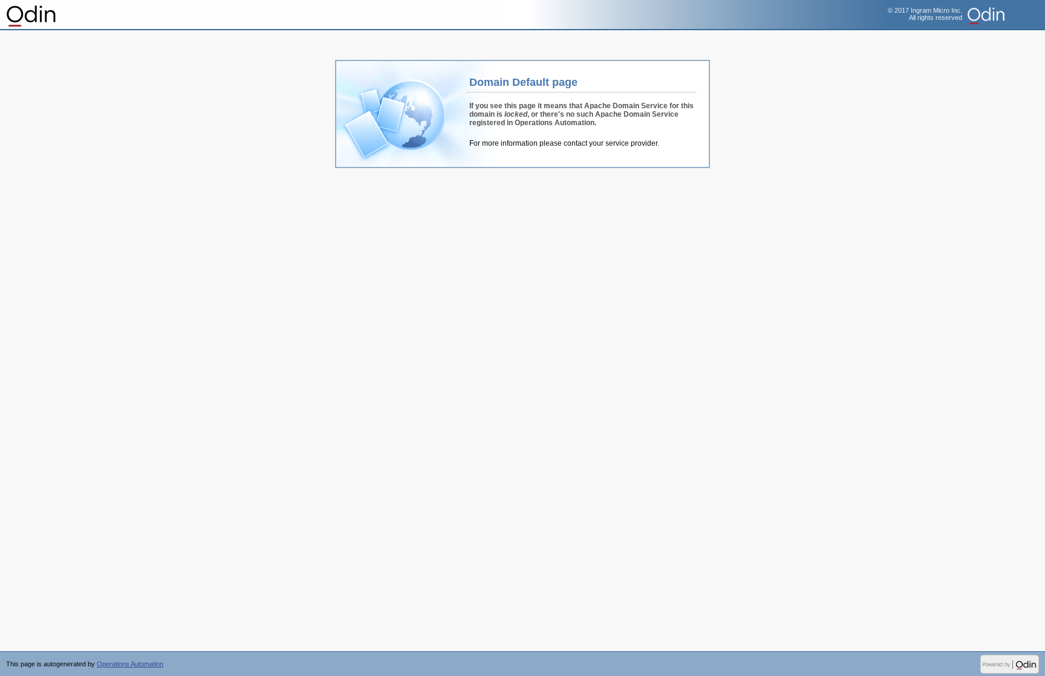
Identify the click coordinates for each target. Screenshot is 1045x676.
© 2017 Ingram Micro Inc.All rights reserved (925, 14)
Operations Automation (31, 15)
